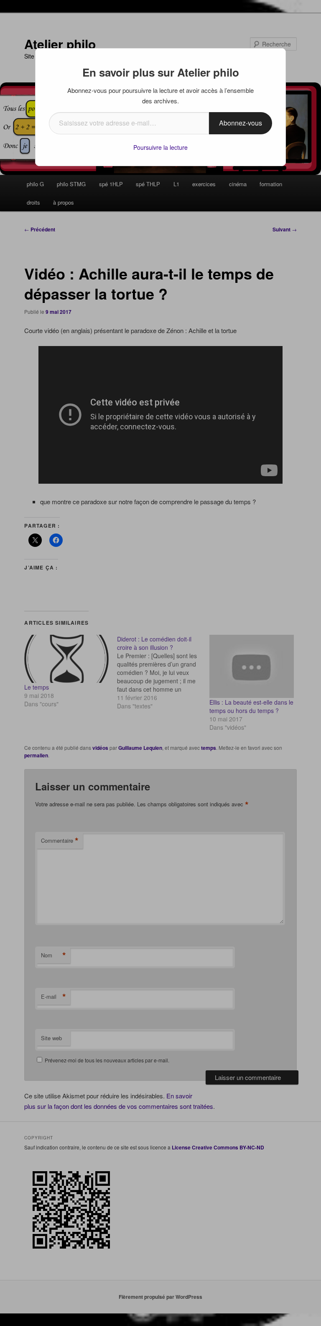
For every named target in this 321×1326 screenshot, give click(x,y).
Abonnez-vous (240, 123)
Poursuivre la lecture (160, 147)
